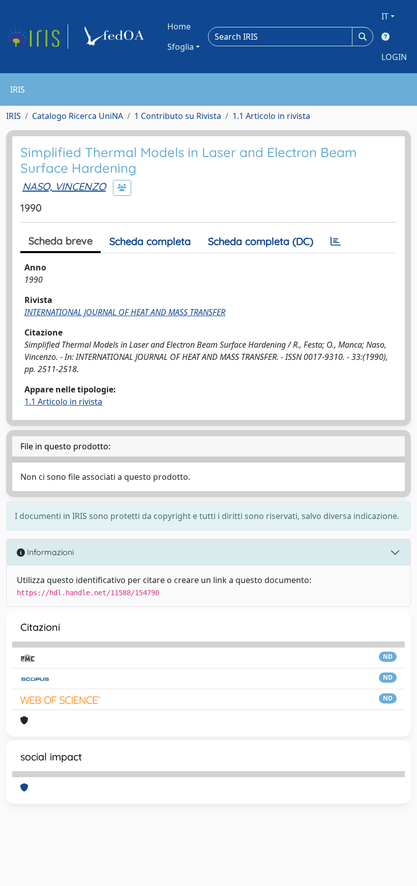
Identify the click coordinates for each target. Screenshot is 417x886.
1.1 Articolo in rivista (271, 115)
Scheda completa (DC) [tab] (260, 241)
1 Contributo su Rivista (177, 115)
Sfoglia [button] (180, 46)
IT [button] (385, 16)
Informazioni (49, 552)
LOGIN (394, 57)
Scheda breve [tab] (60, 240)
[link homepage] (37, 36)
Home (179, 26)
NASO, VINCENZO (64, 186)
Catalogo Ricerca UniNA (77, 115)
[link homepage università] (116, 36)
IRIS (13, 115)
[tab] (335, 241)
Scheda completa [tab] (150, 241)
